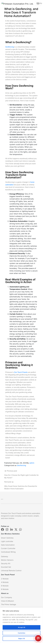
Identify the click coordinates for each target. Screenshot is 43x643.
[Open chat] (38, 638)
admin (31, 463)
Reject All (21, 638)
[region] (21, 625)
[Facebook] (2, 529)
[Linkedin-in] (11, 529)
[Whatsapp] (20, 529)
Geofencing (9, 47)
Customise (21, 633)
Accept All (21, 627)
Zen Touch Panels (21, 372)
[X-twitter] (16, 529)
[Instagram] (7, 529)
